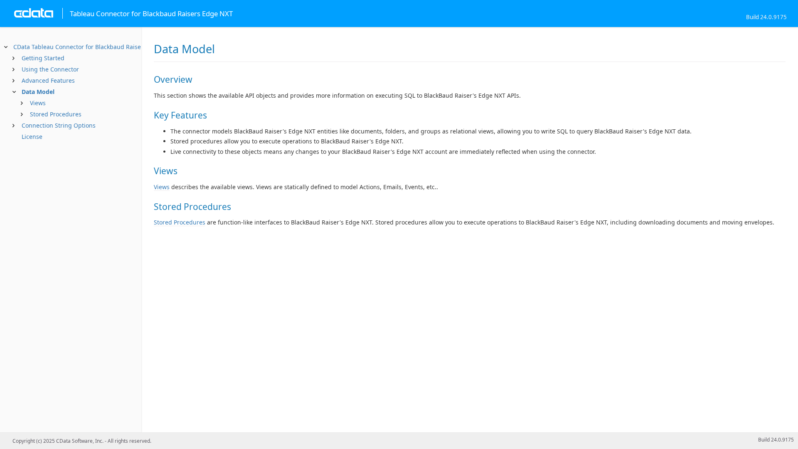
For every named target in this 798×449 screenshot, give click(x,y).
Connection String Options (59, 125)
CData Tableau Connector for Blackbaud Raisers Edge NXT (94, 47)
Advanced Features (48, 80)
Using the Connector (50, 69)
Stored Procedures (55, 114)
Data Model (38, 92)
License (32, 137)
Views (38, 103)
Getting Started (43, 58)
